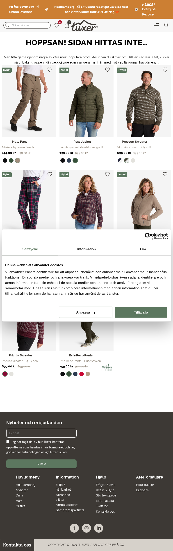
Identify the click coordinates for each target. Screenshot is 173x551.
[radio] (5, 160)
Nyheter (22, 490)
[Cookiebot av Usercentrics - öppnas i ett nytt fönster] (148, 236)
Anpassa (83, 312)
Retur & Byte (105, 490)
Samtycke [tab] (30, 249)
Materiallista (105, 501)
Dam (19, 495)
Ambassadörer (67, 505)
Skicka (41, 464)
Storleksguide (106, 495)
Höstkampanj (25, 485)
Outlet (20, 506)
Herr (19, 501)
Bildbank (142, 490)
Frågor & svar (106, 485)
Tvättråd (102, 506)
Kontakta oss (105, 511)
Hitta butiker (145, 485)
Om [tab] (143, 249)
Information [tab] (86, 249)
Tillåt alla (141, 312)
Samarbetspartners (70, 510)
